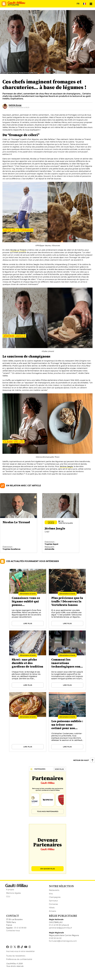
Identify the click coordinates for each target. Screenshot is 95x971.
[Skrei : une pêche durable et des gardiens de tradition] (27, 660)
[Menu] (91, 3)
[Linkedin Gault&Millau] (18, 947)
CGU (8, 896)
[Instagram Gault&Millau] (11, 947)
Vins (51, 894)
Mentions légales (13, 893)
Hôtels (52, 908)
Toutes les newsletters (15, 956)
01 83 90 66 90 (55, 938)
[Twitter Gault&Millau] (14, 947)
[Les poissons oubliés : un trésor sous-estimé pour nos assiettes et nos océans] (67, 722)
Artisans (52, 911)
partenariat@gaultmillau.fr (60, 928)
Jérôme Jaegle (66, 466)
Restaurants (54, 890)
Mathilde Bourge (15, 105)
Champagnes (54, 897)
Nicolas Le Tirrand (18, 250)
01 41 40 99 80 (20, 928)
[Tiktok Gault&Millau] (22, 947)
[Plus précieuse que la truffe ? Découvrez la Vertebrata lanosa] (67, 599)
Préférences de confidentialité (19, 959)
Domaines (53, 904)
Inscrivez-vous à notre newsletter (20, 951)
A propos (10, 889)
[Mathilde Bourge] (4, 106)
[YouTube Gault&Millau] (25, 947)
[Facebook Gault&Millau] (7, 947)
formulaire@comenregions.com (63, 941)
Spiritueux (53, 901)
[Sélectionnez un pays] (84, 3)
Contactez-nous (13, 930)
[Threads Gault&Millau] (29, 947)
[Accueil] (16, 2)
